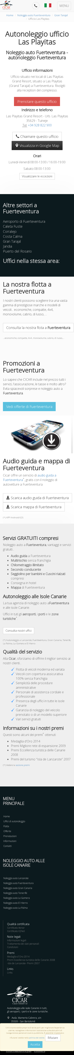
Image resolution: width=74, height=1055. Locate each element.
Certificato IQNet (16, 931)
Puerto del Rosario (17, 251)
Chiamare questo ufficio (38, 136)
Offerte (7, 831)
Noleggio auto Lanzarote (16, 878)
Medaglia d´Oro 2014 (18, 956)
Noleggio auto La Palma (15, 907)
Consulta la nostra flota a (38, 327)
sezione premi (23, 765)
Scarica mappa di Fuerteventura (35, 506)
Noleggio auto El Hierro (15, 903)
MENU (64, 6)
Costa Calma (12, 236)
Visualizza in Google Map (39, 145)
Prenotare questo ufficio (37, 101)
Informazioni (9, 841)
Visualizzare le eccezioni (37, 176)
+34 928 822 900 (40, 125)
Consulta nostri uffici (19, 630)
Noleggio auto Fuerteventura (33, 15)
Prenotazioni (10, 836)
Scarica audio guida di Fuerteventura (39, 497)
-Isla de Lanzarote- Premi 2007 (23, 963)
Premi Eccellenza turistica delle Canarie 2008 (31, 960)
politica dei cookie (36, 1037)
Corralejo (10, 231)
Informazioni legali (16, 940)
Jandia (7, 246)
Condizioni (12, 947)
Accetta (35, 1044)
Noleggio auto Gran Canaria (17, 888)
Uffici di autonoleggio (14, 821)
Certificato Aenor (16, 927)
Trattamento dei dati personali (23, 943)
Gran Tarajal (61, 15)
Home (9, 15)
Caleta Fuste (12, 226)
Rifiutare (53, 1038)
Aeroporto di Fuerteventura (24, 221)
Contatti (7, 846)
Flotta (6, 826)
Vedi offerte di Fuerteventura (29, 406)
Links (9, 972)
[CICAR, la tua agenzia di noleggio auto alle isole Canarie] (8, 5)
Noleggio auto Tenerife (15, 893)
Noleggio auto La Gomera (16, 898)
